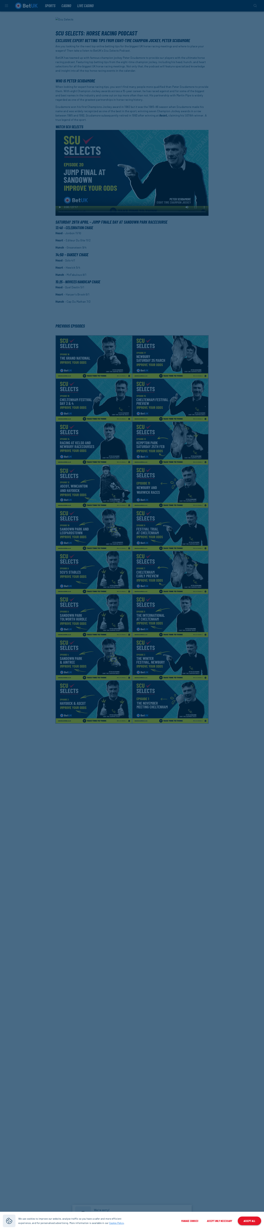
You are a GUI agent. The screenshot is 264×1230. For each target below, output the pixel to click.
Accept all (249, 1220)
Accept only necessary (219, 1220)
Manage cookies (189, 1220)
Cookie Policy (116, 1222)
